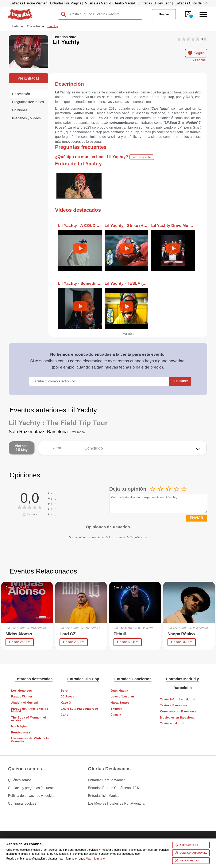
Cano (64, 714)
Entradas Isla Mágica (65, 3)
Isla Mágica (19, 726)
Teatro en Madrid (172, 723)
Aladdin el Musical (24, 702)
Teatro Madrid (125, 3)
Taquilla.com (17, 10)
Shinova (116, 708)
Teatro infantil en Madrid (177, 699)
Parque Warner (21, 696)
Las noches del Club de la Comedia (30, 740)
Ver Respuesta (142, 157)
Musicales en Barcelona (177, 717)
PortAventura (20, 732)
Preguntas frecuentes (28, 102)
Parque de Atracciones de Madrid (29, 710)
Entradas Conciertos (132, 679)
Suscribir (180, 381)
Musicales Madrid (98, 3)
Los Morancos (21, 690)
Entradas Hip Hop (83, 679)
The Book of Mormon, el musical (28, 719)
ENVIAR (196, 518)
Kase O (66, 702)
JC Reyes (67, 696)
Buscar (164, 14)
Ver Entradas (28, 78)
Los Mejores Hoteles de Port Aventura (116, 803)
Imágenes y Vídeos (26, 118)
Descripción (21, 94)
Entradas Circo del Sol (191, 3)
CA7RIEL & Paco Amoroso (79, 708)
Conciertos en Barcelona (178, 711)
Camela (116, 714)
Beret (64, 690)
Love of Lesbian (122, 696)
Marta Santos (120, 702)
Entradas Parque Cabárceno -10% (113, 788)
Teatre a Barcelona (173, 705)
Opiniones (19, 110)
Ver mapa (78, 432)
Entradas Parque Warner (28, 3)
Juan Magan (119, 690)
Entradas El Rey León (154, 3)
